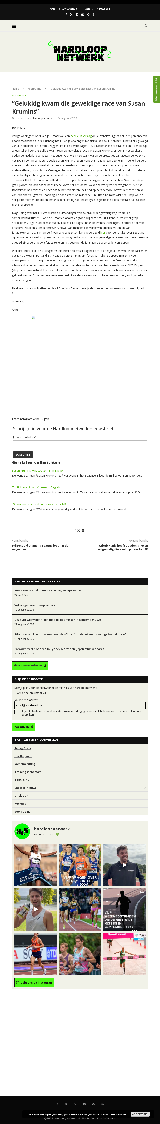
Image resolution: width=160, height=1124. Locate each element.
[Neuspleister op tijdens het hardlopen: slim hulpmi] (80, 865)
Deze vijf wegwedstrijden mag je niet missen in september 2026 (57, 620)
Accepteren (140, 1114)
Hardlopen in (23, 756)
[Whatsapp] (94, 14)
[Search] (146, 25)
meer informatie (118, 1114)
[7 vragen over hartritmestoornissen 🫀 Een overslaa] (35, 954)
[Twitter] (71, 14)
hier (102, 232)
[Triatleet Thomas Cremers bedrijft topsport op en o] (80, 954)
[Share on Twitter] (78, 530)
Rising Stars (22, 748)
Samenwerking (25, 764)
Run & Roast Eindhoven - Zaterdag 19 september (47, 590)
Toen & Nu (21, 780)
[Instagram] (77, 14)
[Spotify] (88, 14)
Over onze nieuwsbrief (30, 693)
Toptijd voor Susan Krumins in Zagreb (36, 487)
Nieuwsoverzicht (70, 8)
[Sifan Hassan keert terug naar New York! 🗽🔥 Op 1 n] (124, 954)
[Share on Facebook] (75, 530)
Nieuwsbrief (104, 8)
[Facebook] (66, 14)
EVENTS (88, 8)
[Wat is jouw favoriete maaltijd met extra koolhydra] (124, 865)
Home (51, 8)
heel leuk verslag (81, 136)
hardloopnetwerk (42, 118)
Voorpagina (34, 88)
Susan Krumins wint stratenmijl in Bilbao (37, 470)
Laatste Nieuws (25, 788)
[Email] (82, 14)
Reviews (20, 803)
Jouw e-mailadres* (26, 700)
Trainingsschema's (27, 772)
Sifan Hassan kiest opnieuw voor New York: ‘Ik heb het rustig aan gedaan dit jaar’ (70, 634)
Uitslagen (21, 795)
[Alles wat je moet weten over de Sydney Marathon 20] (35, 865)
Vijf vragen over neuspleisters (34, 605)
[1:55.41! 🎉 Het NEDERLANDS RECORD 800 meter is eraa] (80, 909)
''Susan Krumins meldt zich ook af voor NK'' (39, 504)
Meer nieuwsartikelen (28, 665)
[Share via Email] (83, 530)
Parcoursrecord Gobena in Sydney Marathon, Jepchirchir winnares (59, 649)
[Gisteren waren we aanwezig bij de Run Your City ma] (35, 909)
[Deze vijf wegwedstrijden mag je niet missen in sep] (124, 909)
